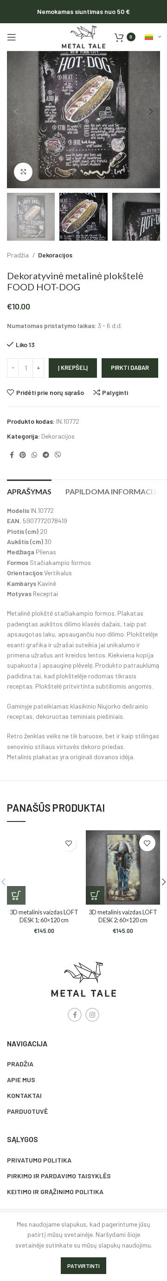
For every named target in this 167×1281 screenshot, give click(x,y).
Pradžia (18, 255)
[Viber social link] (58, 455)
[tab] (29, 490)
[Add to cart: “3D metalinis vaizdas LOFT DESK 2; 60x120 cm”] (95, 895)
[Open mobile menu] (11, 37)
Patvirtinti (83, 1265)
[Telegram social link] (46, 455)
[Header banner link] (83, 11)
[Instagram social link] (92, 1015)
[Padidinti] (23, 172)
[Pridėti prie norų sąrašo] (68, 843)
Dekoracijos (55, 255)
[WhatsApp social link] (34, 455)
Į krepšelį (73, 367)
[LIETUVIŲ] (152, 37)
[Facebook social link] (12, 455)
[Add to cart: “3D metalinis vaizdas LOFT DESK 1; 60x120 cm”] (16, 895)
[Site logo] (83, 36)
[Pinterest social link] (23, 455)
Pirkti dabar (130, 367)
